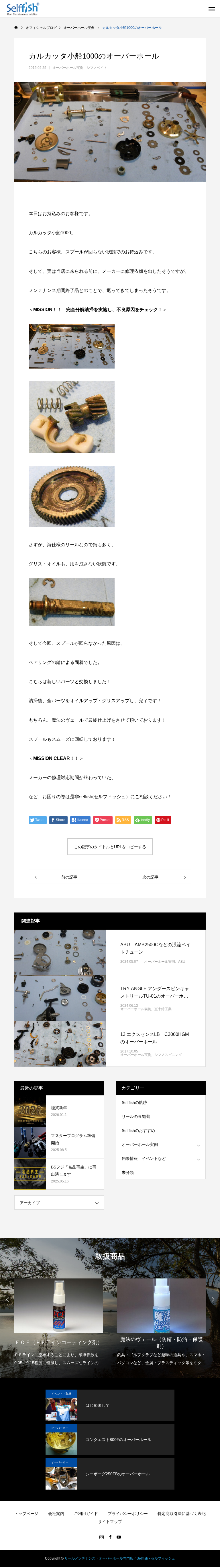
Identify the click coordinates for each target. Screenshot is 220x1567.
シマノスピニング (168, 1055)
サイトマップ (110, 1521)
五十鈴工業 (163, 1009)
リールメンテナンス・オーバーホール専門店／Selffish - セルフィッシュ (119, 1558)
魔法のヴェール (68, 720)
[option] (58, 1320)
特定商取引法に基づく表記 (182, 1513)
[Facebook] (110, 1537)
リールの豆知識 (136, 1116)
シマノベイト (97, 68)
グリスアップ (115, 700)
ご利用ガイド (86, 1513)
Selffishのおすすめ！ (140, 1130)
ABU (181, 962)
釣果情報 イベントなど (144, 1158)
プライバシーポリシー (128, 1513)
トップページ (26, 1513)
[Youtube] (118, 1537)
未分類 (128, 1172)
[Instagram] (101, 1537)
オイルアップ (83, 700)
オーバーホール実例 (67, 68)
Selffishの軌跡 (134, 1102)
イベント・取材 (61, 1393)
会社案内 (56, 1513)
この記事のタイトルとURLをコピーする (110, 846)
